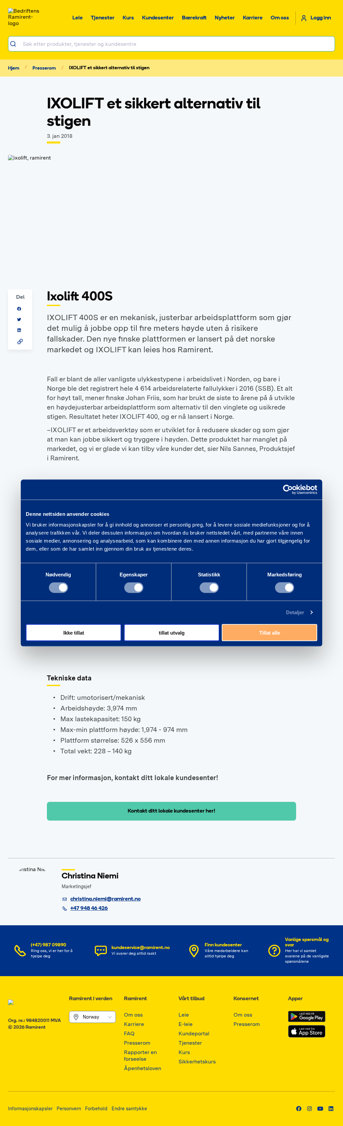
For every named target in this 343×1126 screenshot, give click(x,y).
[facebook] (19, 308)
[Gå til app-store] (307, 1031)
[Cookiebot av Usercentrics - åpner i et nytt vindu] (288, 490)
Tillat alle (269, 632)
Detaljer (295, 612)
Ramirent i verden (90, 999)
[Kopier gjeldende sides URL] (20, 342)
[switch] (133, 587)
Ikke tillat (73, 632)
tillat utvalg (172, 632)
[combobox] (171, 44)
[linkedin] (19, 330)
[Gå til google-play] (307, 1016)
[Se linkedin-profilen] (331, 1109)
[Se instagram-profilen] (309, 1109)
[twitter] (19, 319)
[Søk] (15, 43)
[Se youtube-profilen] (320, 1109)
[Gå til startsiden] (25, 18)
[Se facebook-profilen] (299, 1109)
